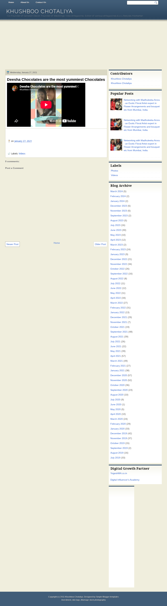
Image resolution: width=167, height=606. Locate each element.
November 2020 (118, 380)
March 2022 (116, 303)
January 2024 (117, 201)
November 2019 (118, 438)
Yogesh (114, 473)
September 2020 (119, 390)
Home (11, 2)
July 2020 (115, 399)
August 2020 (116, 395)
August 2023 (116, 220)
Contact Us (41, 2)
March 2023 (116, 245)
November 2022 (118, 264)
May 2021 (115, 351)
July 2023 (115, 225)
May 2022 (115, 293)
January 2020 (117, 429)
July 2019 (115, 457)
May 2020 (115, 409)
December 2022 (118, 259)
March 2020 (116, 419)
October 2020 (117, 385)
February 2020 (118, 424)
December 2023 (118, 206)
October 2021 (117, 327)
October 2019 (117, 443)
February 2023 (118, 249)
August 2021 (116, 336)
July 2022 (115, 283)
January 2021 (117, 370)
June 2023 (115, 230)
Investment (66, 600)
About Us (25, 2)
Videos (22, 153)
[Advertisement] (83, 45)
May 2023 (115, 235)
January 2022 (117, 312)
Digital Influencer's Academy (124, 480)
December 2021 (118, 317)
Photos (114, 171)
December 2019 (118, 433)
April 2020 (115, 414)
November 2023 (118, 211)
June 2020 (115, 404)
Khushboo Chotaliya (39, 11)
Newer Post (12, 244)
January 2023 (117, 254)
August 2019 (116, 453)
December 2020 (118, 375)
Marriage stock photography (93, 600)
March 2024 (116, 191)
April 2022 (115, 298)
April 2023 (115, 240)
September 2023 (119, 215)
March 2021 (116, 361)
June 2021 (115, 346)
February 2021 (118, 366)
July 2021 (115, 341)
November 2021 (118, 322)
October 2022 (117, 269)
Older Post (100, 244)
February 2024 (118, 196)
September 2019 (119, 448)
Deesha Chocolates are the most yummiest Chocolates (56, 79)
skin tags (76, 600)
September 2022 (119, 273)
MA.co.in (122, 473)
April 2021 (115, 356)
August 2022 (116, 278)
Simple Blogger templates (107, 597)
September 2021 (119, 332)
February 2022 (118, 307)
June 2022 (115, 288)
